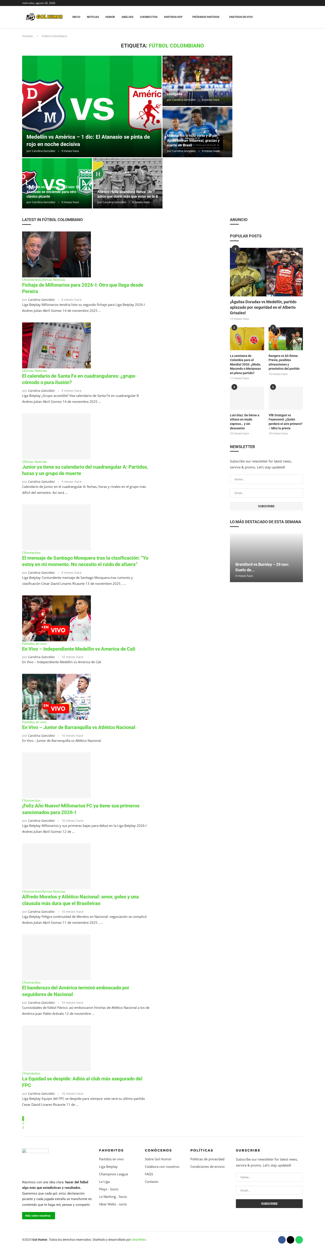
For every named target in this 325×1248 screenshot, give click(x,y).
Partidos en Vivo (241, 17)
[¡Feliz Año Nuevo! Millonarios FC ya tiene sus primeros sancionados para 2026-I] (56, 775)
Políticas (201, 1150)
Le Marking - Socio (113, 1196)
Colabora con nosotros (162, 1166)
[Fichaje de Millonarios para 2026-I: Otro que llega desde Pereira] (56, 254)
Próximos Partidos (205, 17)
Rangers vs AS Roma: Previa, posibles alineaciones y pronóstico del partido (284, 362)
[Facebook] (296, 3)
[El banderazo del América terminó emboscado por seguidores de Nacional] (56, 957)
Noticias (93, 17)
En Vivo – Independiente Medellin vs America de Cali (78, 649)
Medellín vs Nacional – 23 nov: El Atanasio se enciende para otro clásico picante (53, 192)
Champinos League (113, 1174)
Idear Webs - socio (113, 1204)
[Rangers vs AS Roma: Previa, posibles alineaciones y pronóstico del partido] (286, 338)
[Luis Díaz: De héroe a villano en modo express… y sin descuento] (247, 398)
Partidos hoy (173, 17)
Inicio (76, 17)
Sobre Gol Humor (158, 1159)
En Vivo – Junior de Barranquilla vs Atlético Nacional (78, 727)
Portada (27, 36)
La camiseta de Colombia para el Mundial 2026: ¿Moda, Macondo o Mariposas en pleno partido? (245, 364)
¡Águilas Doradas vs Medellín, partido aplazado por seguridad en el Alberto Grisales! (263, 307)
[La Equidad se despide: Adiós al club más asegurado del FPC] (56, 1048)
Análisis (127, 17)
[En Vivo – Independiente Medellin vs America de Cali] (56, 618)
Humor (110, 17)
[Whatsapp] (299, 1240)
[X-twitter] (290, 1240)
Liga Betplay (108, 1166)
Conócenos (158, 1150)
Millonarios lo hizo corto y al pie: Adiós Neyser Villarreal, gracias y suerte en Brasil (193, 140)
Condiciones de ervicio (207, 1166)
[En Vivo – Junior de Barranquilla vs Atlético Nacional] (56, 697)
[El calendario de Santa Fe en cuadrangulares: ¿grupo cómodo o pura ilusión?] (56, 345)
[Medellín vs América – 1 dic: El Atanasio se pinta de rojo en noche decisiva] (92, 106)
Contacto (151, 1181)
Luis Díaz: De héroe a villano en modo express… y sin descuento (244, 421)
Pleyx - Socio (108, 1189)
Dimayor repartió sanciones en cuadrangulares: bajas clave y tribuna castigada (197, 89)
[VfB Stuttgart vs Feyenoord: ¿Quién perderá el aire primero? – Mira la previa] (286, 398)
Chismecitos (148, 17)
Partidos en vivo (111, 1159)
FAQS (149, 1174)
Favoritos (111, 1150)
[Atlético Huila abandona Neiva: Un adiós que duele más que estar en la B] (128, 183)
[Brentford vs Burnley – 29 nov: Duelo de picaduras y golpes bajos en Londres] (266, 558)
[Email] (302, 3)
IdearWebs (139, 1239)
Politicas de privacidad (207, 1159)
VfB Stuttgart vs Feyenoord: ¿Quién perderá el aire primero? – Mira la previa (285, 421)
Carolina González (43, 151)
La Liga (104, 1181)
